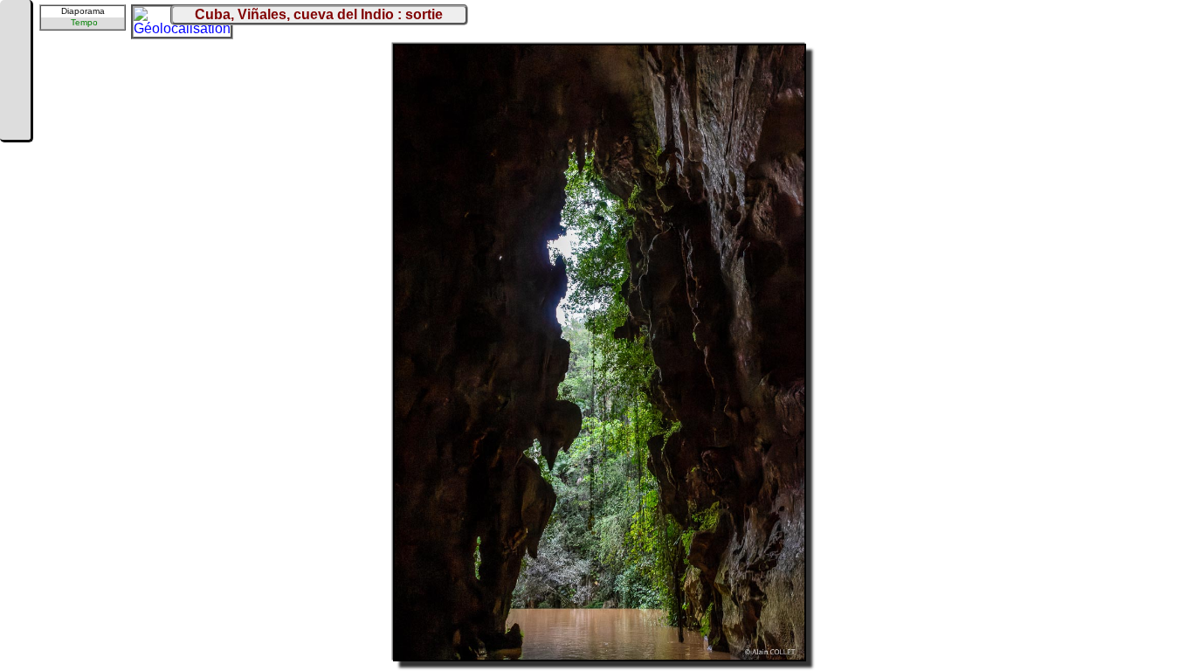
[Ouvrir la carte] (145, 18)
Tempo (84, 22)
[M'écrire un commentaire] (15, 124)
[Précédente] (15, 45)
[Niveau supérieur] (15, 72)
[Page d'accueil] (15, 19)
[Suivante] (15, 98)
